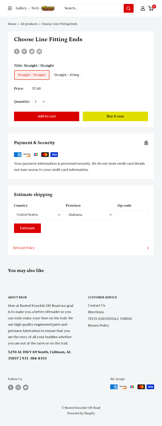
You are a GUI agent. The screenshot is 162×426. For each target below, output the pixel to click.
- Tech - (35, 8)
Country (21, 205)
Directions (96, 312)
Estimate (27, 228)
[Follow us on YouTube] (25, 387)
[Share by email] (39, 51)
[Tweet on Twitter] (32, 51)
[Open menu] (10, 8)
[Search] (129, 8)
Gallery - (22, 8)
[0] (150, 8)
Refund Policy (24, 248)
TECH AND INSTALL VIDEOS (110, 319)
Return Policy (98, 325)
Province (73, 205)
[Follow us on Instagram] (18, 387)
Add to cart (47, 116)
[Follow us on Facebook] (10, 387)
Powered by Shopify (81, 413)
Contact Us (96, 305)
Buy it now (115, 116)
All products (29, 24)
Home (12, 24)
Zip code (124, 205)
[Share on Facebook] (17, 51)
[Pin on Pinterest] (24, 51)
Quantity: (22, 102)
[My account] (143, 8)
